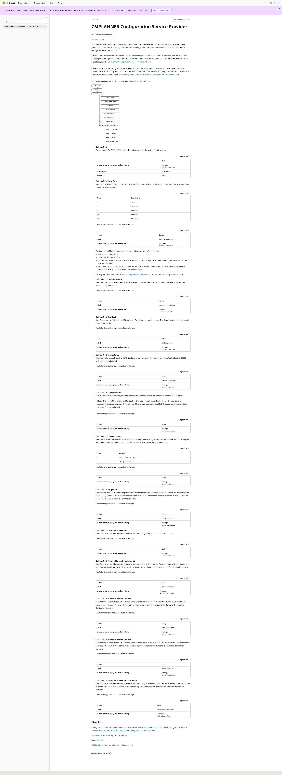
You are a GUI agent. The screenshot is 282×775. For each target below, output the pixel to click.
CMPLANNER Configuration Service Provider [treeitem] (21, 27)
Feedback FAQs (97, 740)
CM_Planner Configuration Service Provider (126, 62)
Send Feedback (97, 39)
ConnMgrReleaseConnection (137, 274)
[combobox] (25, 22)
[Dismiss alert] (279, 8)
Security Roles (128, 74)
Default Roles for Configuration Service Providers (158, 74)
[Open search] (271, 3)
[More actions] (189, 19)
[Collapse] (47, 17)
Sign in (276, 3)
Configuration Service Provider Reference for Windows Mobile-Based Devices (123, 727)
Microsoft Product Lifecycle (68, 10)
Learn (94, 19)
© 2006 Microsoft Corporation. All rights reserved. (112, 745)
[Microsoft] (4, 3)
